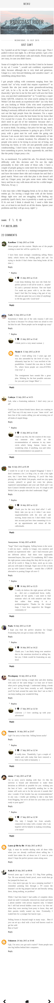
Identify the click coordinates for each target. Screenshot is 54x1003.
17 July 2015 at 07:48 (22, 776)
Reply (10, 267)
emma (10, 776)
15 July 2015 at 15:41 (28, 278)
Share (5, 230)
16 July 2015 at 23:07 (25, 731)
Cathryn (11, 397)
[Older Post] (49, 1001)
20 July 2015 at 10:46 (25, 941)
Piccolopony (13, 676)
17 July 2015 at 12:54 (28, 709)
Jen (9, 467)
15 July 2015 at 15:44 (28, 433)
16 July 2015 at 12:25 (28, 586)
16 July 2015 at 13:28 (22, 626)
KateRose (12, 242)
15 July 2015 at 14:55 (24, 397)
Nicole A (18, 352)
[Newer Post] (5, 1001)
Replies (14, 273)
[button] (27, 3)
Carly (10, 315)
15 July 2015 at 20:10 (31, 352)
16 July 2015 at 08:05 (27, 542)
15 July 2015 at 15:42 (28, 339)
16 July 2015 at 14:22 (28, 647)
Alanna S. (12, 731)
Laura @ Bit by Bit (16, 846)
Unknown (12, 941)
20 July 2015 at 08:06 (23, 870)
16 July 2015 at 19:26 (27, 676)
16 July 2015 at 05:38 (20, 467)
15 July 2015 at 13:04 (25, 242)
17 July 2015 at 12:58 (28, 817)
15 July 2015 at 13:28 (22, 315)
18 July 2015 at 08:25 (33, 846)
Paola (10, 626)
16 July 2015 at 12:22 (28, 505)
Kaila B (11, 870)
